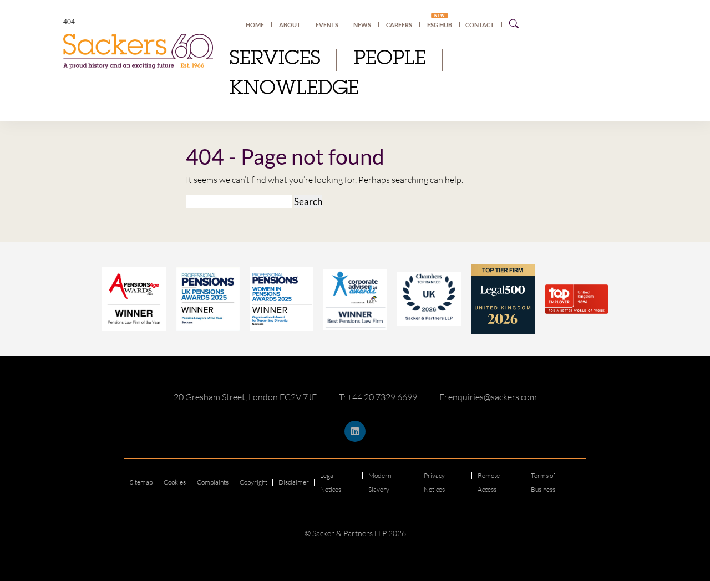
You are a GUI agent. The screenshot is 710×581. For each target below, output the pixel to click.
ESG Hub (439, 24)
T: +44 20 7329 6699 (378, 396)
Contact (479, 24)
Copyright (253, 482)
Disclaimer (293, 482)
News (362, 24)
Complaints (213, 482)
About (290, 24)
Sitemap (141, 482)
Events (327, 24)
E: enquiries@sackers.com (488, 396)
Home (255, 24)
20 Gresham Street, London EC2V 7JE (245, 396)
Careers (399, 24)
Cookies (175, 482)
